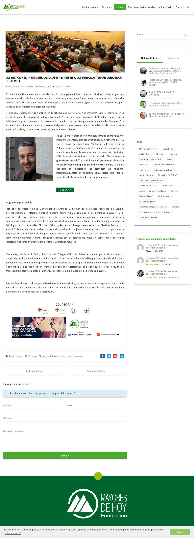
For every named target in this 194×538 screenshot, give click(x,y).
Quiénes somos (90, 7)
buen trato (15, 356)
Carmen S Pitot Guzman (155, 277)
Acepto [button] (180, 532)
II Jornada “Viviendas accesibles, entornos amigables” (162, 246)
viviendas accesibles (147, 217)
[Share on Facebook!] (102, 356)
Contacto (180, 7)
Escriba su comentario (13, 431)
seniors (175, 207)
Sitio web (7, 418)
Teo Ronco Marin (153, 264)
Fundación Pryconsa (147, 186)
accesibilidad (169, 149)
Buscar (140, 34)
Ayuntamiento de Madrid (149, 159)
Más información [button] (13, 533)
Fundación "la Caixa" (167, 175)
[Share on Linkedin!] (122, 356)
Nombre (7, 405)
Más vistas (173, 58)
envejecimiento (145, 175)
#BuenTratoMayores (148, 149)
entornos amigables (163, 170)
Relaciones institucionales (141, 7)
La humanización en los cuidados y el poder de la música (166, 115)
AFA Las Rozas (144, 154)
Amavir (174, 154)
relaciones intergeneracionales (66, 356)
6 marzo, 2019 (44, 86)
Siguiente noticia (96, 371)
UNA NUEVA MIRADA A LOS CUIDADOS (162, 93)
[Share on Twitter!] (109, 356)
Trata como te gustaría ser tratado (154, 212)
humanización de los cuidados (152, 191)
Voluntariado (165, 7)
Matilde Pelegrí (145, 196)
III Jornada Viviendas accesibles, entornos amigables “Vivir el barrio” (165, 82)
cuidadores (143, 170)
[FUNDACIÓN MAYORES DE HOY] (14, 7)
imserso (174, 191)
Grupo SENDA (167, 186)
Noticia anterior (34, 371)
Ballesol (170, 159)
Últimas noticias (150, 58)
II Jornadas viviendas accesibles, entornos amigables (165, 104)
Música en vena (165, 196)
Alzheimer (160, 154)
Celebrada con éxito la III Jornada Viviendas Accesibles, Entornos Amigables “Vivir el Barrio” (165, 71)
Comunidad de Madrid (164, 164)
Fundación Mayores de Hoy (20, 86)
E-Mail (70, 405)
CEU (24, 356)
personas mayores (38, 356)
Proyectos (107, 7)
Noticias (120, 7)
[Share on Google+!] (115, 356)
